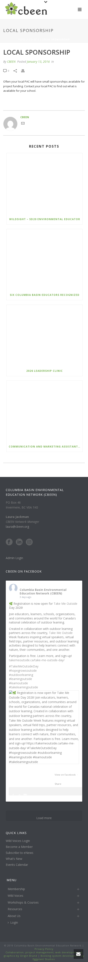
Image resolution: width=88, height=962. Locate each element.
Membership (16, 889)
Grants (34, 39)
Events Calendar (17, 865)
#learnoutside (18, 683)
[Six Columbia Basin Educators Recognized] (44, 259)
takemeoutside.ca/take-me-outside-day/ (37, 660)
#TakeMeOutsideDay (23, 666)
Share (58, 783)
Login (14, 922)
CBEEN (11, 62)
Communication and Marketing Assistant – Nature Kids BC (45, 446)
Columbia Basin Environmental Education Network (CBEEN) (43, 591)
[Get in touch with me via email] (23, 124)
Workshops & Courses (23, 902)
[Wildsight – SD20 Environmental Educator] (44, 183)
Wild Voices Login (18, 841)
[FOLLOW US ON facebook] (9, 542)
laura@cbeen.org (17, 527)
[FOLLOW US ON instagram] (29, 542)
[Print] (25, 70)
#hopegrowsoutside (23, 670)
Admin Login (14, 558)
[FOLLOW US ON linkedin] (19, 542)
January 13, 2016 (38, 62)
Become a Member (19, 847)
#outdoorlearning (21, 675)
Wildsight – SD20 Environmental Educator (44, 219)
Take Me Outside (65, 604)
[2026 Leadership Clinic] (44, 335)
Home (22, 39)
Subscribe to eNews (19, 853)
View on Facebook (65, 774)
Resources (15, 909)
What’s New (14, 859)
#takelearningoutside (23, 687)
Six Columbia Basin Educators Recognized (44, 295)
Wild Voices (15, 896)
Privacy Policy (44, 948)
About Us (14, 916)
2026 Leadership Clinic (44, 371)
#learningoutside (20, 679)
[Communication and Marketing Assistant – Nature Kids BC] (44, 411)
